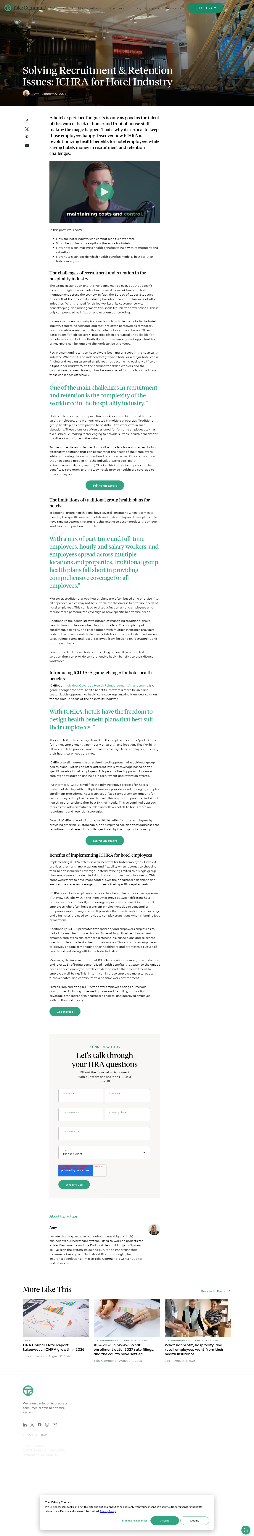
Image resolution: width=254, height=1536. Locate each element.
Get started (65, 1011)
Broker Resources (212, 1414)
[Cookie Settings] (245, 1530)
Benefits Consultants (86, 8)
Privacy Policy (108, 1511)
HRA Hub (100, 1402)
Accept (164, 1520)
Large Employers (141, 1408)
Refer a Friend (175, 1424)
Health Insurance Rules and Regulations (120, 1340)
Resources (173, 8)
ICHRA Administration (104, 1410)
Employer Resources (214, 1408)
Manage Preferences (134, 1520)
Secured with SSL (220, 1529)
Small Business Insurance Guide (105, 1469)
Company (152, 8)
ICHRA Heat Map (141, 1487)
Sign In (237, 8)
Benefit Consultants (143, 1414)
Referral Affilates (177, 1430)
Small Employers (141, 1402)
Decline (194, 1520)
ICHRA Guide (103, 1456)
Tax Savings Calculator (137, 1468)
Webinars (207, 1432)
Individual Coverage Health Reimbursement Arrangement (106, 685)
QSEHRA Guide (105, 1461)
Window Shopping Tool (142, 1458)
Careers (175, 1410)
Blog (203, 1426)
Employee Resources (215, 1402)
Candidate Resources (180, 1418)
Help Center (209, 1420)
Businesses (116, 8)
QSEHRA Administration (104, 1420)
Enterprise (136, 1420)
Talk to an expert (105, 485)
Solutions (57, 8)
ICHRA (26, 1340)
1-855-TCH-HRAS (35, 1429)
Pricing (136, 8)
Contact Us (173, 1402)
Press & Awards (176, 1436)
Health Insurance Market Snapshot (142, 1478)
